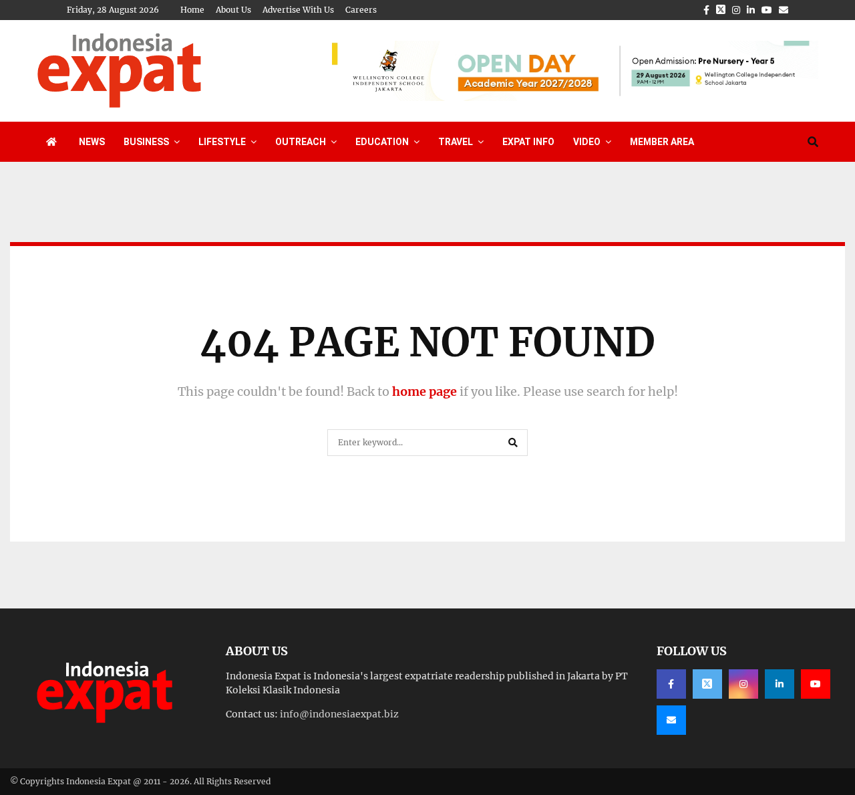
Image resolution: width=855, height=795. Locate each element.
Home (192, 10)
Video (587, 141)
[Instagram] (743, 684)
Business (146, 141)
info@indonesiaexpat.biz (339, 714)
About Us (233, 10)
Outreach (300, 141)
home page (424, 391)
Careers (361, 10)
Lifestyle (222, 141)
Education (382, 141)
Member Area (662, 141)
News (92, 141)
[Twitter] (707, 684)
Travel (455, 141)
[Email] (671, 720)
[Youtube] (815, 684)
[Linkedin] (779, 684)
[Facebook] (671, 684)
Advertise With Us (298, 10)
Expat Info (528, 141)
